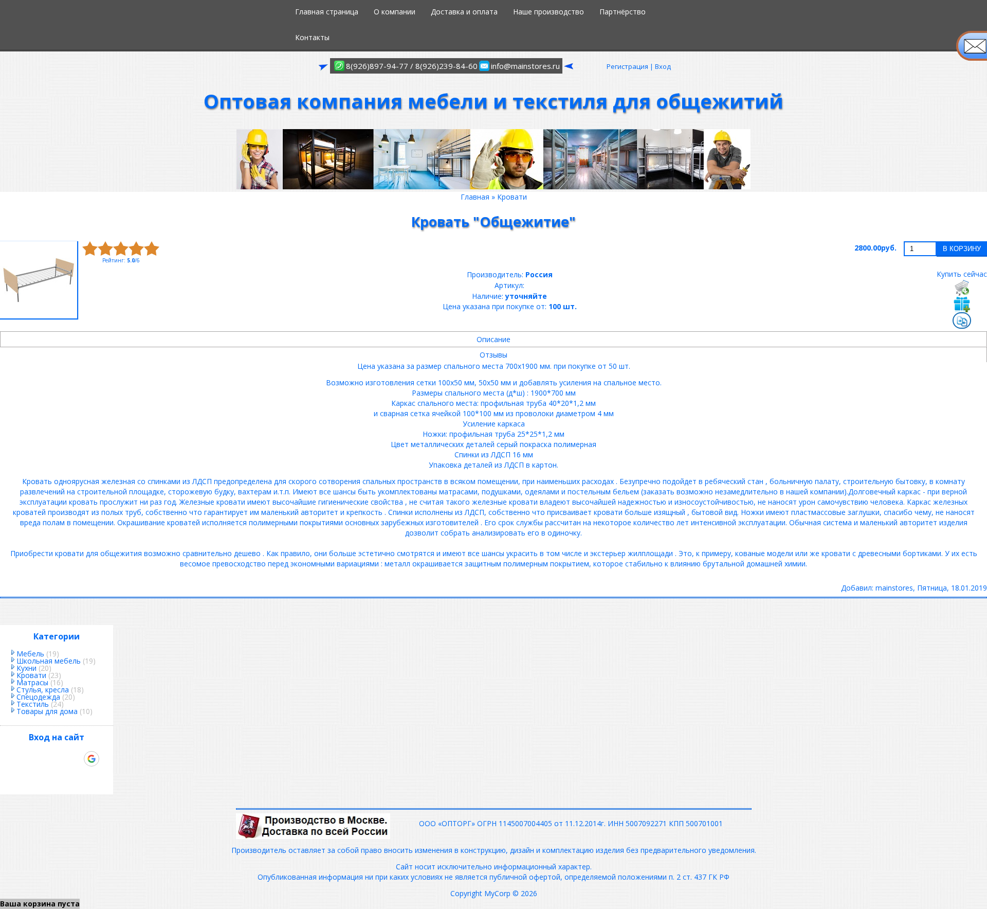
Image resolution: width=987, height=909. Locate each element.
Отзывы (493, 355)
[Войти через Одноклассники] (56, 776)
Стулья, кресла (42, 689)
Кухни (26, 668)
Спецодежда (38, 697)
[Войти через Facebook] (56, 759)
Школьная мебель (48, 661)
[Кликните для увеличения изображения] (38, 279)
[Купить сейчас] (962, 287)
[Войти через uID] (21, 759)
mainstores (894, 588)
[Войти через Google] (91, 759)
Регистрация (627, 66)
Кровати (31, 675)
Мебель (30, 653)
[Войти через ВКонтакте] (39, 759)
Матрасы (32, 682)
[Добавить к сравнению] (962, 321)
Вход (663, 66)
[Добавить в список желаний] (962, 304)
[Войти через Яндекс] (74, 759)
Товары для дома (47, 711)
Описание (493, 339)
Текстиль (32, 704)
